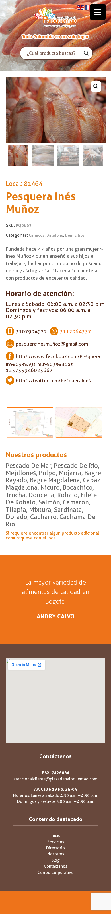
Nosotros (55, 854)
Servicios (55, 842)
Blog (55, 860)
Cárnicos (36, 235)
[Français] (88, 7)
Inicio (55, 835)
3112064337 (75, 331)
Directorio (55, 848)
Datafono (54, 235)
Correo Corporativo (56, 872)
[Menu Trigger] (98, 12)
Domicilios (75, 235)
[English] (81, 7)
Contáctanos (55, 866)
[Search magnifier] (86, 53)
